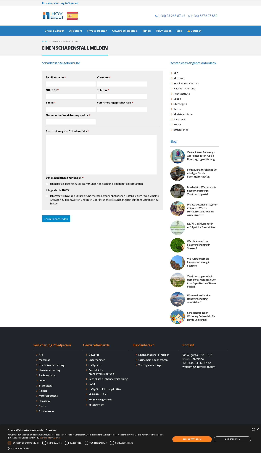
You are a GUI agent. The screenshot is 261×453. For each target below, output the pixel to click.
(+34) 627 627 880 (204, 16)
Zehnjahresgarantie (100, 399)
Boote (177, 124)
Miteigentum (96, 404)
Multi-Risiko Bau (98, 394)
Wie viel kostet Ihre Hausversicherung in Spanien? (198, 244)
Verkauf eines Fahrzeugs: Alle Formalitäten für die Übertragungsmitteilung (201, 155)
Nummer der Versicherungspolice (68, 115)
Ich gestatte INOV (57, 190)
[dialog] (130, 439)
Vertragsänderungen (150, 365)
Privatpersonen (97, 30)
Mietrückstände (183, 114)
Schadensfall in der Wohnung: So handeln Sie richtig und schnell (201, 316)
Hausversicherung (184, 88)
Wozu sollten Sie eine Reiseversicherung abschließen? (198, 299)
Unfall (92, 384)
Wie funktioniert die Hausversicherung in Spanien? (198, 262)
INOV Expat (163, 30)
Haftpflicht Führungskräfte (105, 389)
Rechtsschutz (182, 93)
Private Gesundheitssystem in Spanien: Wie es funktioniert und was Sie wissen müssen (202, 210)
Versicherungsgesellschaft (115, 102)
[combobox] (253, 429)
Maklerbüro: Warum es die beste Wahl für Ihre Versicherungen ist (201, 190)
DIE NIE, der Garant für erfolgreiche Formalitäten (201, 225)
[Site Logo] (61, 15)
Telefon (103, 90)
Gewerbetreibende (124, 30)
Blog (179, 30)
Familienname (56, 77)
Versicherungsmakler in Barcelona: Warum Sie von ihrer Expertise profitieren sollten (201, 281)
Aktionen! (75, 30)
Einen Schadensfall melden (153, 354)
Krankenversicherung (186, 83)
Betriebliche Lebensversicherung (108, 379)
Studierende (181, 129)
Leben (177, 98)
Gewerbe (94, 354)
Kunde (146, 30)
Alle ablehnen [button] (232, 439)
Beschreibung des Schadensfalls (67, 131)
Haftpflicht (95, 365)
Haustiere (179, 119)
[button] (87, 449)
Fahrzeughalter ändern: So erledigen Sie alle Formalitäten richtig (202, 173)
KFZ (176, 73)
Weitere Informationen (50, 438)
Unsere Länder (54, 30)
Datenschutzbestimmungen (65, 178)
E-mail (51, 102)
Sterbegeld (180, 104)
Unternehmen (97, 360)
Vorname (103, 77)
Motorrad (179, 78)
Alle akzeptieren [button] (192, 439)
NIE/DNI (52, 90)
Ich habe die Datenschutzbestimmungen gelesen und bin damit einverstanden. (96, 183)
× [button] (257, 429)
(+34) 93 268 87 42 (171, 16)
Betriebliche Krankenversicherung (101, 372)
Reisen (178, 109)
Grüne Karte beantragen (153, 360)
